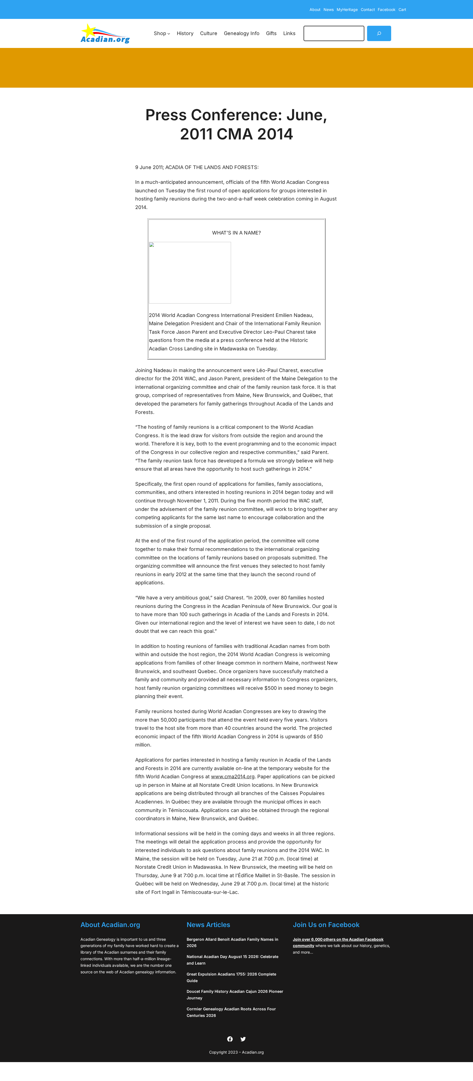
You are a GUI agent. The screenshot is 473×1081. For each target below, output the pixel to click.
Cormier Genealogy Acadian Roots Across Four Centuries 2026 (231, 1012)
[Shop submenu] (168, 33)
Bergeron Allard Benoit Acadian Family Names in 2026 (232, 942)
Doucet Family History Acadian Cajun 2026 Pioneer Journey (235, 994)
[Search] (379, 33)
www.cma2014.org (233, 776)
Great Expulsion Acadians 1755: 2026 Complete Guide (231, 977)
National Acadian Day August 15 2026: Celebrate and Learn (232, 959)
